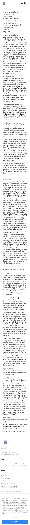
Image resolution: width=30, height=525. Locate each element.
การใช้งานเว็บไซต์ (8, 14)
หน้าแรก (5, 475)
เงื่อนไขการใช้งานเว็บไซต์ (10, 12)
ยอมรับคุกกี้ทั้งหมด (15, 522)
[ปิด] (28, 496)
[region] (15, 509)
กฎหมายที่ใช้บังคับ (8, 27)
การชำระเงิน (6, 478)
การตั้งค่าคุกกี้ (15, 517)
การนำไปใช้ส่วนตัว (8, 16)
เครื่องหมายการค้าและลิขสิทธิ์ (12, 25)
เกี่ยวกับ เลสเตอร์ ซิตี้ (8, 481)
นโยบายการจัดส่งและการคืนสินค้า (12, 491)
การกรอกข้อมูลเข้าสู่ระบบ (10, 19)
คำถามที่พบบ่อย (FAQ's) (9, 483)
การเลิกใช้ (6, 29)
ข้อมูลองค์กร (6, 32)
